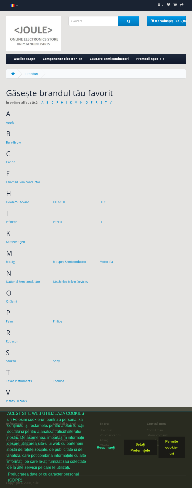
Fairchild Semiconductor (23, 182)
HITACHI (59, 202)
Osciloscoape (24, 59)
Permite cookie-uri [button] (171, 447)
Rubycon (12, 341)
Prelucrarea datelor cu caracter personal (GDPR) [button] (43, 477)
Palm (9, 321)
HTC (103, 202)
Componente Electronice (62, 59)
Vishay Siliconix (16, 401)
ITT (102, 222)
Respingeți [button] (106, 447)
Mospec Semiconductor (69, 262)
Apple (10, 122)
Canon (10, 162)
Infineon (12, 222)
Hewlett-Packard (17, 202)
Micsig (10, 262)
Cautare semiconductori (109, 59)
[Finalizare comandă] (182, 5)
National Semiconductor (23, 282)
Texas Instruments (19, 381)
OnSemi (11, 301)
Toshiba (58, 381)
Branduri (32, 74)
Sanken (11, 361)
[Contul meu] (161, 5)
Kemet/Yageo (15, 242)
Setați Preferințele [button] (140, 447)
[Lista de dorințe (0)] (168, 5)
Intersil (57, 222)
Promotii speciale (150, 59)
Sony (56, 361)
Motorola (106, 262)
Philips (57, 321)
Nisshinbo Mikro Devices (70, 282)
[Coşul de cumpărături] (175, 5)
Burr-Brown (14, 142)
